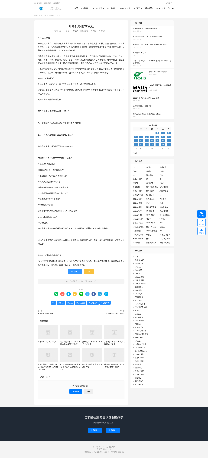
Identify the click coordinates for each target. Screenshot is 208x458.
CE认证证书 (150, 183)
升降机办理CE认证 (81, 26)
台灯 (148, 239)
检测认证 (52, 15)
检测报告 (138, 364)
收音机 (148, 219)
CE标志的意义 (164, 235)
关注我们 (169, 3)
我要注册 (47, 3)
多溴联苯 (136, 187)
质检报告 (149, 8)
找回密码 (56, 3)
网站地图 (112, 447)
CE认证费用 (137, 203)
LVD (161, 175)
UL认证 (137, 341)
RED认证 (138, 324)
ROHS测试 (150, 211)
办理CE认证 (137, 179)
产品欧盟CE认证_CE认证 (47, 342)
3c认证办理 (139, 260)
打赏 (89, 272)
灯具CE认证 (139, 374)
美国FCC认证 (151, 227)
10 (168, 137)
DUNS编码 (139, 287)
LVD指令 (162, 199)
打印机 (162, 219)
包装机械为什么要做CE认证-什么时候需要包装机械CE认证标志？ (48, 366)
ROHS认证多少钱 (141, 334)
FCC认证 (111, 8)
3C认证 (136, 8)
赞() (102, 31)
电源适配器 (137, 231)
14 (152, 141)
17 (168, 141)
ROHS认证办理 (140, 331)
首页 (76, 8)
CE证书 (135, 183)
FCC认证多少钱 (141, 307)
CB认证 (138, 267)
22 (157, 144)
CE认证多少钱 (164, 239)
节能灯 (148, 235)
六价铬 (162, 183)
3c (160, 195)
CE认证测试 (163, 211)
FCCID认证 (139, 297)
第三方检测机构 (152, 187)
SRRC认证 (161, 8)
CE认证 (40, 8)
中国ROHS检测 (140, 344)
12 (141, 141)
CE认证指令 (137, 211)
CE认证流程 (92, 303)
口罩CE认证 (139, 354)
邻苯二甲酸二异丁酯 (165, 215)
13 (147, 141)
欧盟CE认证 (137, 191)
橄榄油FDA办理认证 (45, 313)
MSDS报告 (139, 317)
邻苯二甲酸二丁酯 (139, 223)
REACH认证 (125, 8)
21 (152, 144)
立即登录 (75, 391)
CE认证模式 (80, 303)
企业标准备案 (140, 347)
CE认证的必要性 (139, 235)
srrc (160, 231)
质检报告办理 (138, 195)
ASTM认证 (139, 263)
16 (163, 141)
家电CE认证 (139, 358)
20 (147, 144)
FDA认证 (138, 310)
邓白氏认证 (139, 384)
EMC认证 (138, 290)
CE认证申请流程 (152, 231)
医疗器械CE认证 (141, 351)
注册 (88, 391)
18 (136, 144)
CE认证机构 (137, 215)
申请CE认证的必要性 (139, 239)
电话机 (162, 227)
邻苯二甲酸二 (151, 207)
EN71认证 (138, 294)
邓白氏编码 (139, 381)
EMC (134, 171)
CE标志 (61, 303)
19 (141, 144)
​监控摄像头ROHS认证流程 (114, 313)
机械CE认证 (163, 191)
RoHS (161, 171)
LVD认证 (138, 314)
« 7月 (135, 153)
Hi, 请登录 (38, 3)
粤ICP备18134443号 (104, 449)
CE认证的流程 (138, 219)
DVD (161, 223)
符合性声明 (105, 303)
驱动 (148, 203)
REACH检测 (150, 215)
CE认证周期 (137, 207)
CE (53, 303)
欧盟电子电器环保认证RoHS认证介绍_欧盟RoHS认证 (70, 366)
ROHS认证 (97, 8)
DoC (161, 203)
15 (157, 141)
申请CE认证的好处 (165, 243)
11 (135, 141)
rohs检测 (136, 243)
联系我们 (95, 430)
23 (163, 144)
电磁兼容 (162, 167)
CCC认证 (138, 270)
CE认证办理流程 (139, 227)
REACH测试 (150, 223)
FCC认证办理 (140, 304)
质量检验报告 (151, 243)
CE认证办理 (137, 199)
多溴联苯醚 (150, 199)
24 (169, 144)
